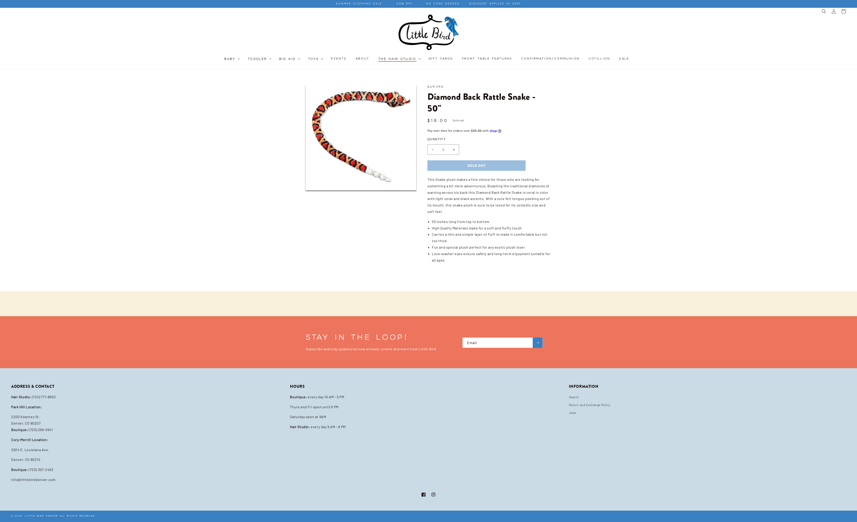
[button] (232, 61)
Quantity (436, 139)
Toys (313, 59)
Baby (230, 59)
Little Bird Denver (41, 516)
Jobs (572, 413)
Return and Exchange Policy (589, 405)
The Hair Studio (397, 59)
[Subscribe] (538, 343)
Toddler (257, 59)
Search (574, 397)
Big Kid (287, 59)
